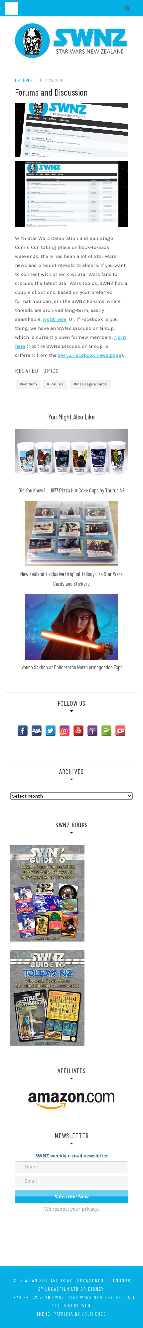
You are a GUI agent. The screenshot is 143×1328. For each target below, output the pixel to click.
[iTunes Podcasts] (92, 730)
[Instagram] (64, 730)
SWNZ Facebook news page (89, 355)
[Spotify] (106, 730)
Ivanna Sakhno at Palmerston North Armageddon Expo (72, 667)
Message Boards (91, 384)
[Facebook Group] (36, 730)
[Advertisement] (71, 1242)
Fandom (29, 384)
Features (24, 80)
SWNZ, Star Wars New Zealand (88, 1297)
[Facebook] (22, 730)
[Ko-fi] (120, 730)
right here (55, 319)
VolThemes (94, 1314)
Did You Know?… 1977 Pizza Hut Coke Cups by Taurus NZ (72, 490)
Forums (57, 384)
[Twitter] (50, 730)
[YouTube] (78, 730)
